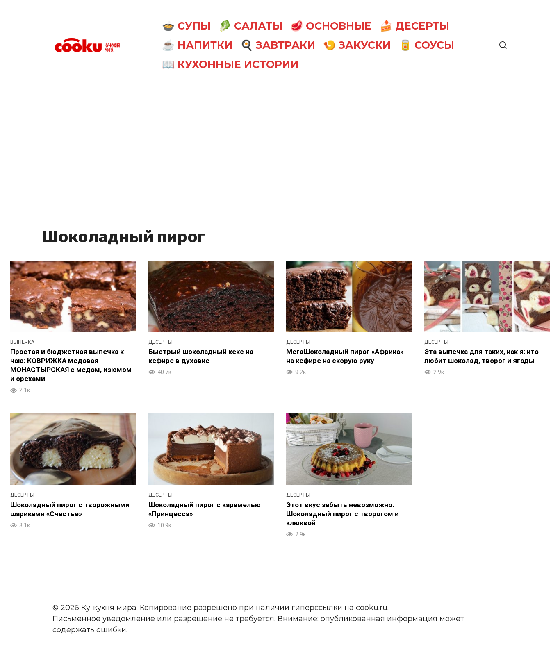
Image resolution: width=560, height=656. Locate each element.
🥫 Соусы (426, 45)
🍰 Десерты (414, 26)
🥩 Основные (330, 26)
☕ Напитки (197, 45)
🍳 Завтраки (277, 45)
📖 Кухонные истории (230, 64)
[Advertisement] (280, 152)
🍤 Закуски (357, 45)
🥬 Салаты (250, 26)
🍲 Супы (186, 26)
